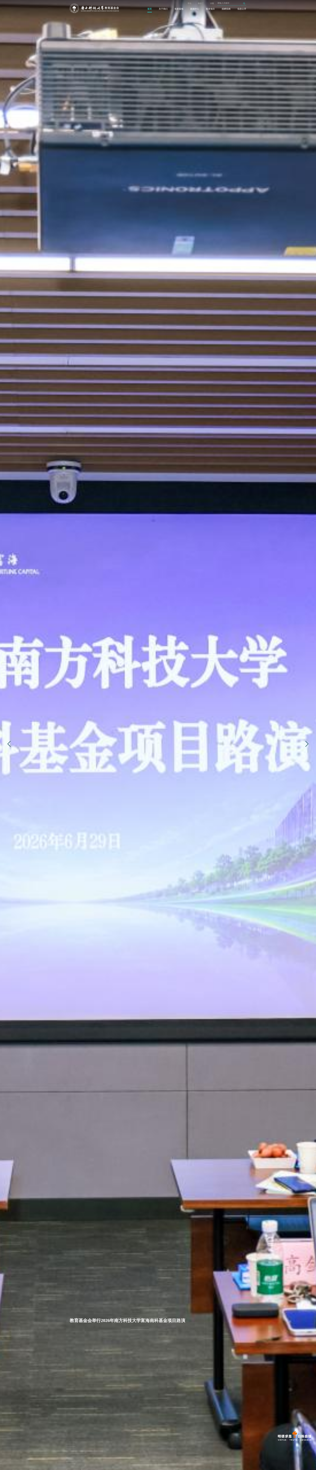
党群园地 (178, 9)
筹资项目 (210, 9)
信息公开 (241, 9)
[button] (9, 744)
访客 (212, 3)
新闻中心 (194, 9)
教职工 (201, 3)
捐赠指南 (226, 9)
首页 (149, 9)
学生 (190, 3)
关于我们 (163, 9)
